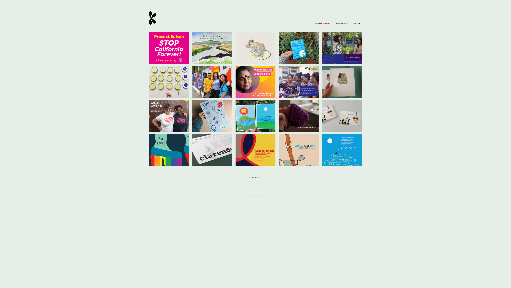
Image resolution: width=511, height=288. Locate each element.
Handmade (342, 23)
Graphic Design (322, 23)
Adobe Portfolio (260, 196)
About (356, 23)
